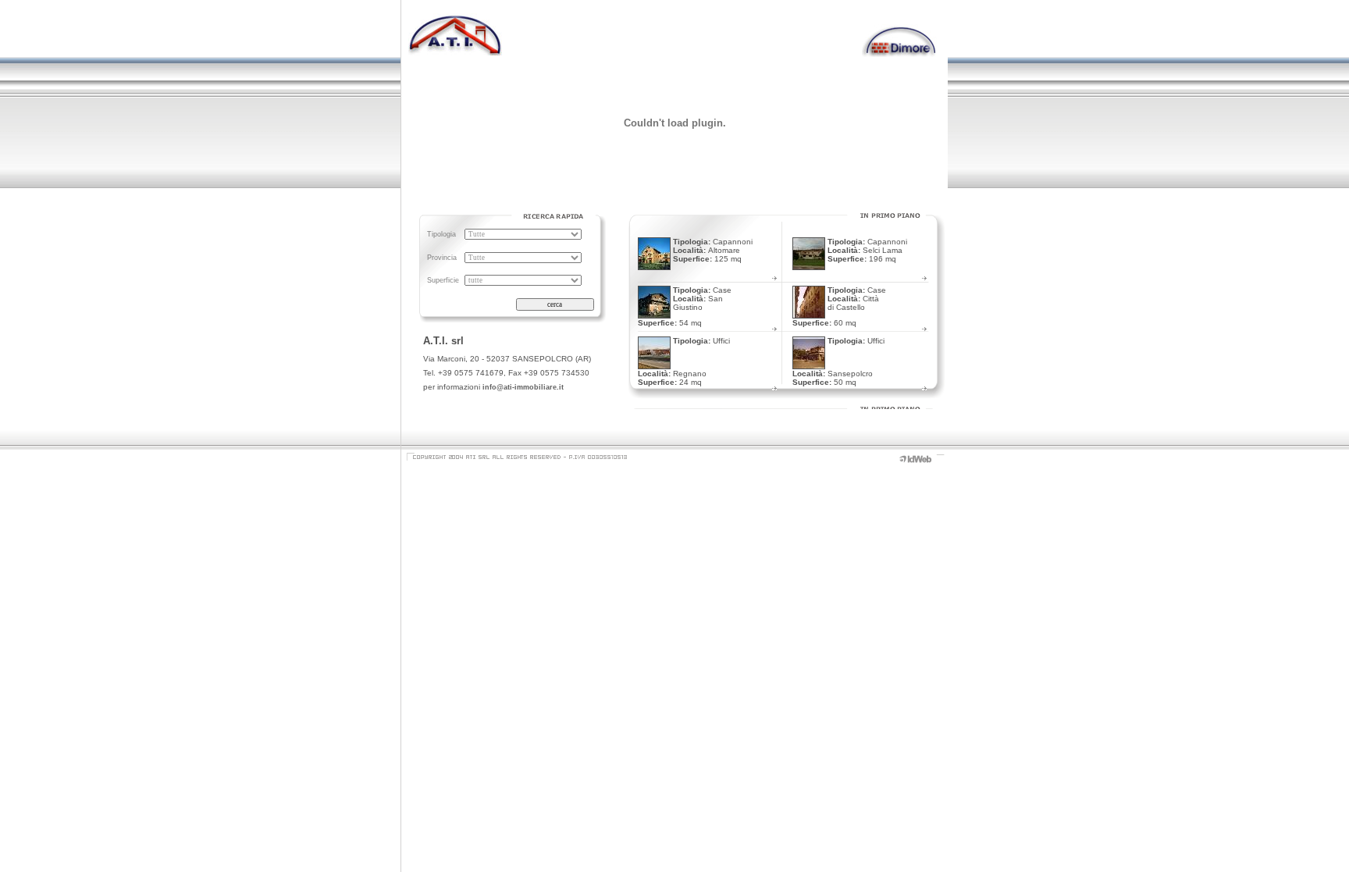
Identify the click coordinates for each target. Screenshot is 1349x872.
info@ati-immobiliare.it (523, 387)
